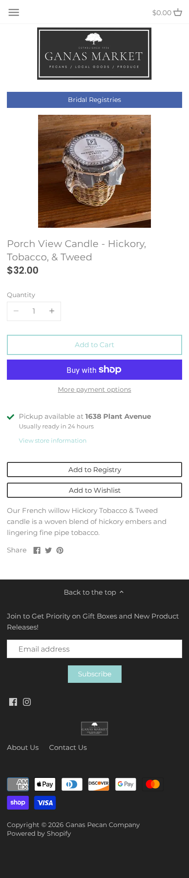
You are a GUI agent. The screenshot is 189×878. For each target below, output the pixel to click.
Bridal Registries (94, 99)
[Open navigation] (14, 12)
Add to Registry (94, 469)
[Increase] (52, 311)
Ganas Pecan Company (103, 824)
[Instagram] (27, 701)
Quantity (21, 294)
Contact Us (68, 747)
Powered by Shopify (39, 833)
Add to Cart (94, 344)
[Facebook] (13, 701)
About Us (23, 747)
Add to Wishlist (95, 490)
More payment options (94, 389)
